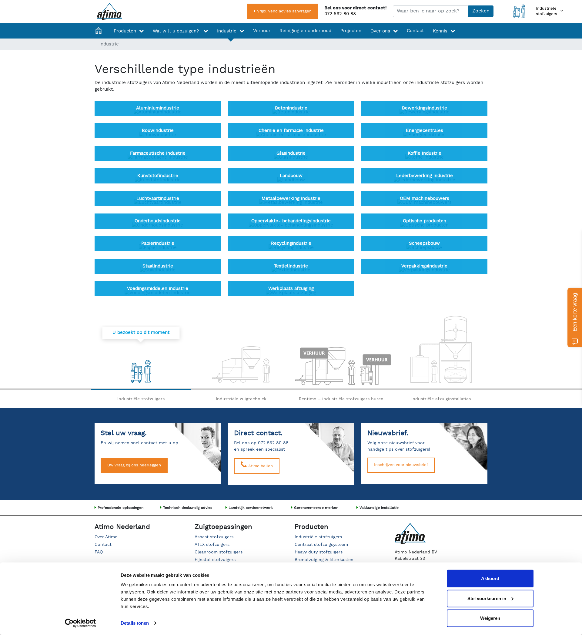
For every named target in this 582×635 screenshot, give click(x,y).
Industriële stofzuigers (318, 537)
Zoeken (481, 11)
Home (100, 31)
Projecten (350, 31)
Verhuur (261, 31)
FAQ (99, 552)
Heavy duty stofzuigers (319, 552)
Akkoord (490, 578)
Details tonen (135, 623)
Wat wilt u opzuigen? (176, 31)
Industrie (226, 31)
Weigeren (490, 618)
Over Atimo (106, 537)
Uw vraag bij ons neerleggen (134, 465)
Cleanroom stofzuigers (218, 552)
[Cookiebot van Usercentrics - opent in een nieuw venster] (80, 623)
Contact (415, 31)
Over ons (380, 31)
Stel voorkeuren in (486, 598)
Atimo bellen (260, 466)
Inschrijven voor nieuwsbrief (401, 465)
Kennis (440, 31)
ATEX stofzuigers (212, 544)
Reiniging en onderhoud (305, 31)
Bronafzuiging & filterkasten (324, 560)
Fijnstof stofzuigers (215, 560)
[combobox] (431, 11)
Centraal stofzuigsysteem (321, 544)
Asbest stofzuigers (214, 537)
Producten (125, 31)
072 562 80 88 (340, 14)
